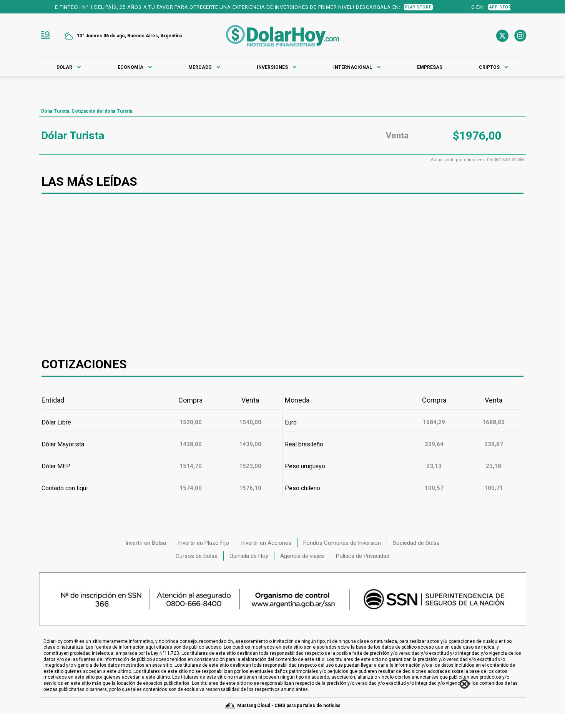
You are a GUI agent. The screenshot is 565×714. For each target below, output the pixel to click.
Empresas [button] (429, 67)
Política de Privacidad (362, 556)
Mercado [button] (200, 67)
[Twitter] (502, 36)
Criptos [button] (489, 67)
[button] (45, 35)
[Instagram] (520, 36)
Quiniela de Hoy (248, 556)
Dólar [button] (64, 67)
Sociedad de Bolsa (416, 542)
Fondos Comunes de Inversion (342, 542)
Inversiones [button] (272, 67)
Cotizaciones (84, 364)
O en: (479, 7)
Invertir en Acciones (266, 542)
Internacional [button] (352, 67)
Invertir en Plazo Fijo (203, 542)
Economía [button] (130, 67)
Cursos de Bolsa (197, 556)
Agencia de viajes (302, 556)
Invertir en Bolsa (145, 542)
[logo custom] (282, 36)
